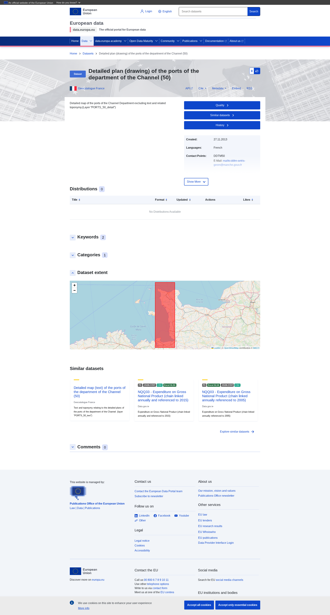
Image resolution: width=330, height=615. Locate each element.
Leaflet (216, 347)
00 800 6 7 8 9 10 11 (156, 579)
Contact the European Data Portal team (158, 491)
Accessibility (142, 550)
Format (159, 199)
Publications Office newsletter (216, 495)
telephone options (158, 584)
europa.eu (98, 579)
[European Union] (100, 571)
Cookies (140, 545)
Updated (182, 199)
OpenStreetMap (231, 347)
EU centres (167, 592)
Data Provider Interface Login (216, 542)
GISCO (256, 347)
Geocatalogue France (91, 88)
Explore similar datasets (237, 432)
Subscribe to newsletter (149, 496)
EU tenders (205, 520)
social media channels (229, 579)
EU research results (210, 526)
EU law (202, 514)
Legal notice (142, 540)
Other (142, 520)
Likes (246, 199)
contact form (159, 588)
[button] (69, 2)
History (220, 125)
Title (74, 199)
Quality (220, 105)
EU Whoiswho (207, 531)
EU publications (208, 537)
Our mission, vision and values (216, 490)
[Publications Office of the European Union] (100, 492)
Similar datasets (220, 115)
